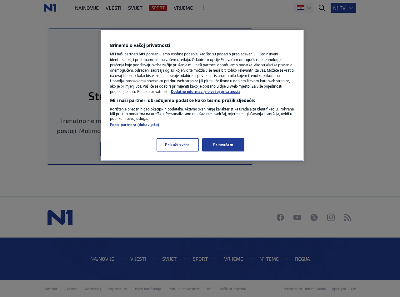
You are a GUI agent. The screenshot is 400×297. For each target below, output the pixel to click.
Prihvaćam (223, 144)
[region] (202, 95)
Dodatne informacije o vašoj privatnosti (205, 91)
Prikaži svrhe (177, 144)
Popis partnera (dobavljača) (134, 124)
